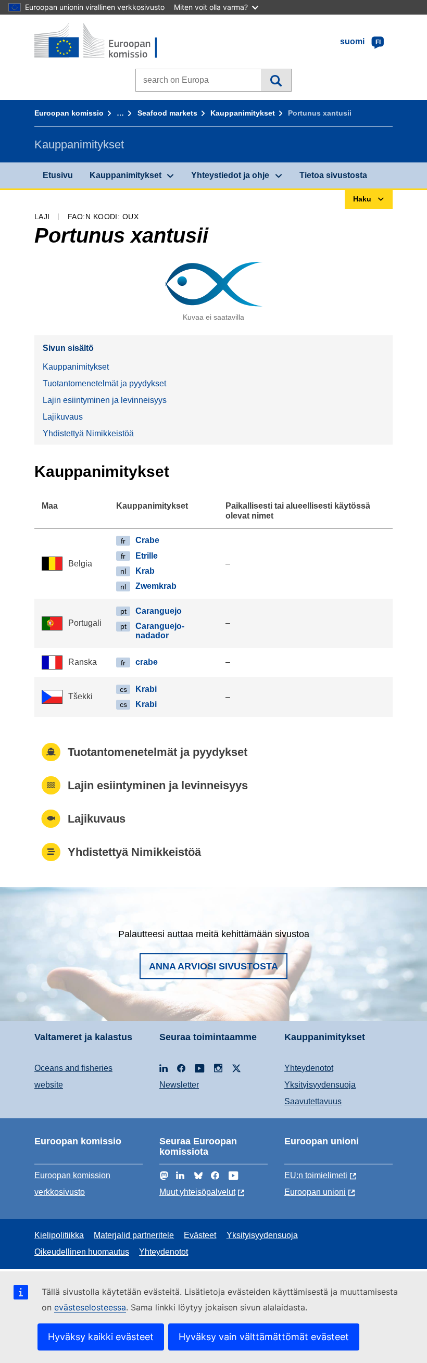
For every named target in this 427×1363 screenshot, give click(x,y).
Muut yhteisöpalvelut (197, 1192)
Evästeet (200, 1235)
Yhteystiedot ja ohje (230, 175)
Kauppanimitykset (242, 113)
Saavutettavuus (313, 1101)
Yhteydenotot (308, 1068)
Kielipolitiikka (59, 1235)
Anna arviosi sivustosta (213, 966)
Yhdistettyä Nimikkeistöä (88, 433)
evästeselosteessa (90, 1307)
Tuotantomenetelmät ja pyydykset (104, 383)
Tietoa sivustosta (333, 175)
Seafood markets (167, 113)
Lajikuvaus (63, 416)
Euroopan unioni (315, 1192)
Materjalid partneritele (134, 1235)
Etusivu (58, 175)
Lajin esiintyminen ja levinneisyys (105, 400)
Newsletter (179, 1084)
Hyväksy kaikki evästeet (101, 1336)
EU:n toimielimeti (315, 1175)
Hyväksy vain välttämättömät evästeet (264, 1336)
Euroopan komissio (69, 113)
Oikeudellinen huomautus (81, 1251)
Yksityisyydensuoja (320, 1084)
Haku (276, 80)
